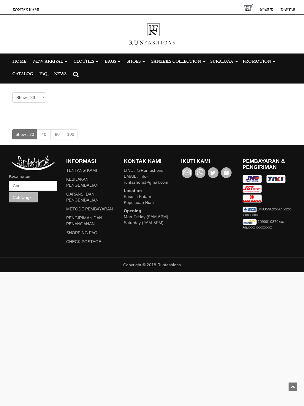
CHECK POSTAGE (83, 241)
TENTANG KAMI (81, 170)
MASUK (266, 10)
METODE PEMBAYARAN (89, 209)
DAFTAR (288, 10)
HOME (19, 61)
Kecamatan (19, 176)
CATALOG (22, 73)
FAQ (43, 73)
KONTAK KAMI (26, 10)
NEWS (60, 73)
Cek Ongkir (23, 197)
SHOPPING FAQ (81, 232)
